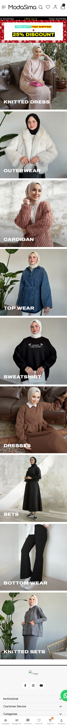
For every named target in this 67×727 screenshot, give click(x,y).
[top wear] (33, 282)
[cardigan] (33, 213)
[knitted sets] (33, 626)
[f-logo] (33, 674)
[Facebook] (25, 685)
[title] (33, 31)
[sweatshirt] (33, 351)
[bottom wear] (33, 557)
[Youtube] (41, 685)
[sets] (33, 488)
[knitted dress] (33, 76)
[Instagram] (33, 685)
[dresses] (33, 419)
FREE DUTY (12, 19)
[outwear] (33, 144)
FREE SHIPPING (39, 19)
